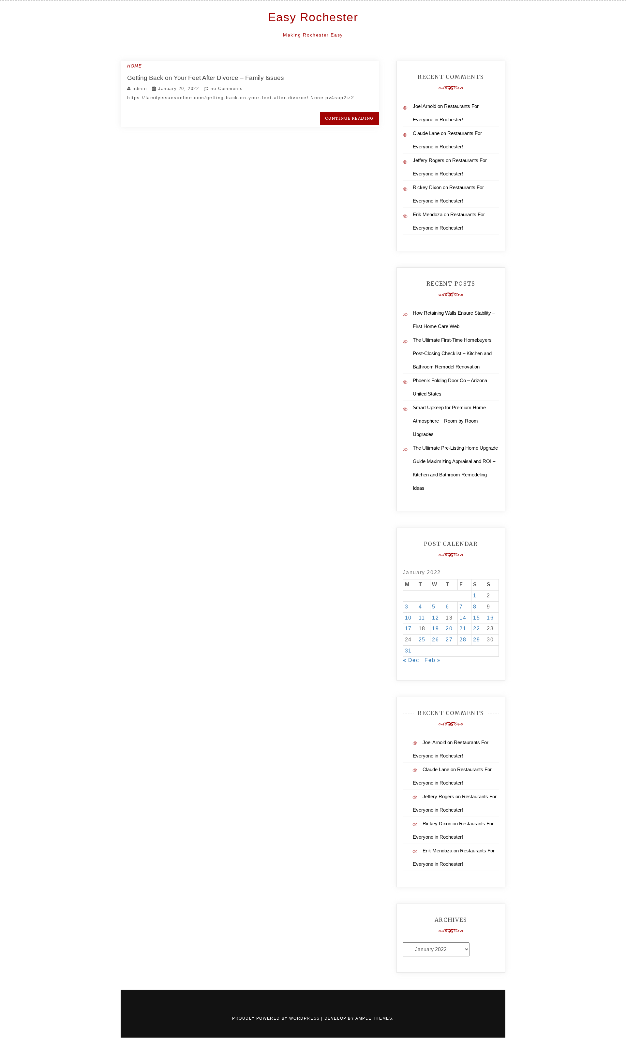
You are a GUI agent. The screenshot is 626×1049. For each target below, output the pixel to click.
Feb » (432, 660)
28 (462, 639)
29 (476, 639)
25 (422, 639)
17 (408, 628)
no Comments (226, 88)
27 (449, 639)
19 (435, 628)
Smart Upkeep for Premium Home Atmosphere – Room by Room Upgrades (449, 421)
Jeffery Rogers (428, 160)
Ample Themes (373, 1018)
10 (408, 618)
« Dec (411, 660)
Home (134, 66)
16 (490, 618)
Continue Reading (349, 118)
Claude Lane (426, 133)
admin (140, 88)
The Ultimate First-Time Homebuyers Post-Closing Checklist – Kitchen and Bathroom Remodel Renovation (452, 353)
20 (449, 628)
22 (476, 628)
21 (462, 628)
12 (435, 618)
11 (422, 618)
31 (408, 650)
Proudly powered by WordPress (276, 1018)
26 (435, 639)
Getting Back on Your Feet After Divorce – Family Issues (205, 77)
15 (476, 618)
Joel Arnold (424, 106)
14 (462, 618)
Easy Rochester (313, 17)
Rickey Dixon (427, 187)
